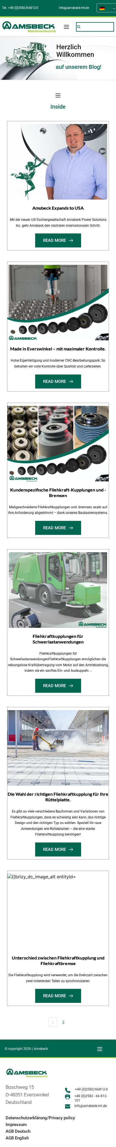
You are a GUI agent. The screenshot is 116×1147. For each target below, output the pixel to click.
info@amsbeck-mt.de (74, 8)
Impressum (16, 1124)
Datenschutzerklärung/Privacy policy (40, 1117)
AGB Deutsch (18, 1131)
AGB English (17, 1138)
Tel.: (5, 8)
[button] (66, 26)
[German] (104, 7)
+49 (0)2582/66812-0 (23, 8)
